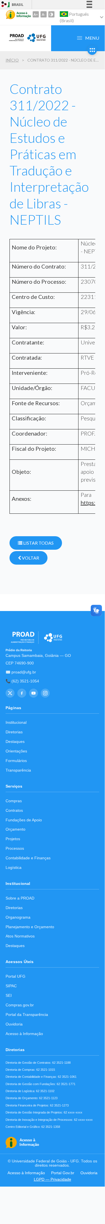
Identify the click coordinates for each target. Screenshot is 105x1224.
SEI (9, 995)
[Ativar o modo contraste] (51, 14)
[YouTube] (33, 693)
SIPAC (11, 986)
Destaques (15, 742)
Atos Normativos (20, 936)
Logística (14, 867)
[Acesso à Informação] (18, 14)
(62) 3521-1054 (25, 681)
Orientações (16, 751)
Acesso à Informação (24, 1034)
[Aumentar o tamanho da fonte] (36, 14)
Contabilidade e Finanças (28, 858)
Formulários (16, 761)
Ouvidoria (14, 1024)
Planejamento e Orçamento (30, 927)
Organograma (18, 917)
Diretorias (14, 732)
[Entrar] (4, 5)
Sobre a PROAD (20, 898)
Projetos (13, 839)
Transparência (18, 770)
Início (12, 60)
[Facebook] (21, 693)
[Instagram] (45, 693)
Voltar (30, 557)
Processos (15, 848)
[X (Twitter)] (10, 693)
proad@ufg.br (23, 672)
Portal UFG (15, 976)
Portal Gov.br (62, 1173)
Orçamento (15, 829)
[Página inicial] (15, 41)
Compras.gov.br (20, 1005)
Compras (14, 801)
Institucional (16, 722)
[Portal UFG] (36, 41)
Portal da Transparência (27, 1015)
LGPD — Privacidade (52, 1179)
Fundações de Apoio (24, 820)
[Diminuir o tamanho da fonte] (43, 14)
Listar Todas (38, 542)
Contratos (14, 810)
